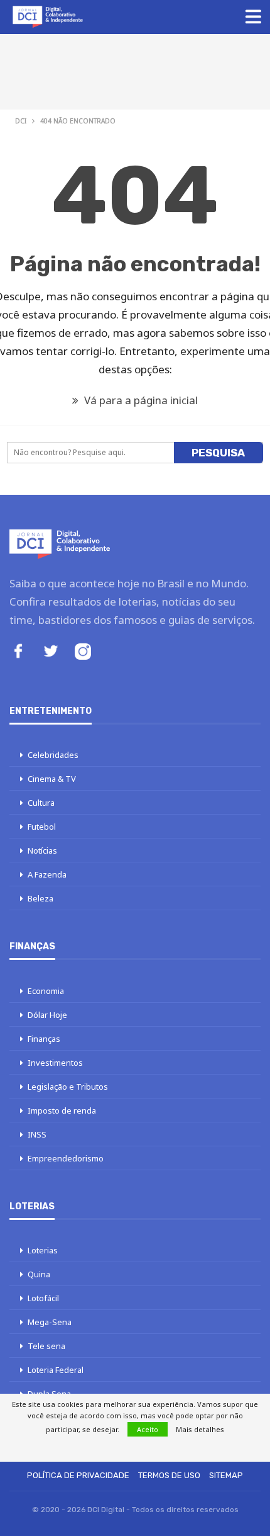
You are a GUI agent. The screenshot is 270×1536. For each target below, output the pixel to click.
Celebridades (53, 754)
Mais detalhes (200, 1429)
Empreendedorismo (66, 1158)
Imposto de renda (62, 1110)
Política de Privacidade (78, 1475)
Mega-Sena (50, 1322)
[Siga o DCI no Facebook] (18, 652)
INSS (37, 1134)
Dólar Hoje (47, 1014)
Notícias (42, 850)
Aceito (147, 1429)
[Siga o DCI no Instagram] (83, 653)
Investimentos (55, 1062)
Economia (46, 991)
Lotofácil (43, 1298)
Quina (39, 1274)
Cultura (41, 802)
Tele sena (46, 1346)
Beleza (40, 898)
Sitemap (226, 1475)
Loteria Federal (56, 1369)
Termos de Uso (169, 1475)
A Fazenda (47, 874)
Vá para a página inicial (140, 400)
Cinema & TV (52, 778)
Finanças (44, 1038)
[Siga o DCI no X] (51, 652)
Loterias (43, 1250)
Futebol (42, 826)
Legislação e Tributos (68, 1086)
